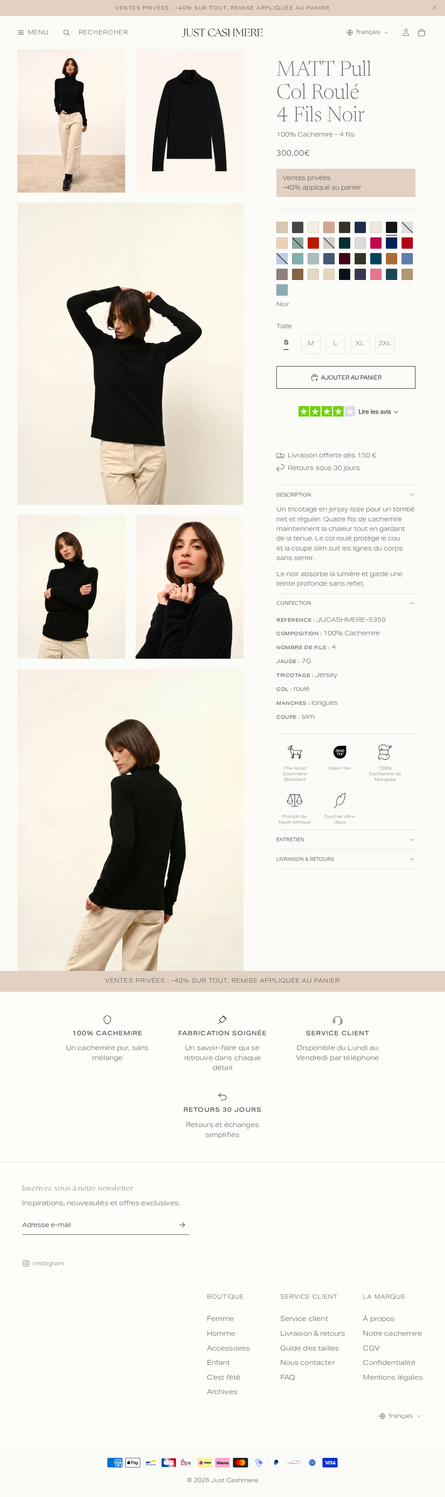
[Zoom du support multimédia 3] (130, 353)
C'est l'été (224, 1377)
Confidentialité (389, 1362)
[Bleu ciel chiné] (407, 258)
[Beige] (282, 227)
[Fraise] (376, 274)
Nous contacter (307, 1362)
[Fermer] (434, 8)
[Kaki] (344, 227)
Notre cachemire (392, 1333)
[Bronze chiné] (407, 274)
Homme (221, 1333)
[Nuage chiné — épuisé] (407, 227)
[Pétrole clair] (282, 290)
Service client (304, 1318)
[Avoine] (329, 274)
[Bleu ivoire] (313, 227)
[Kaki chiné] (360, 258)
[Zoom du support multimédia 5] (189, 587)
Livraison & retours (305, 859)
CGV (371, 1348)
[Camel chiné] (329, 227)
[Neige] (376, 227)
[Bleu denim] (329, 258)
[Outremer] (391, 243)
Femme (220, 1318)
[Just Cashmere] (222, 33)
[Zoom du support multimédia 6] (130, 819)
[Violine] (313, 274)
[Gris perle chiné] (360, 243)
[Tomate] (313, 243)
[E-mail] (182, 1225)
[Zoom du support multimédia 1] (71, 121)
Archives (222, 1391)
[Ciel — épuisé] (282, 258)
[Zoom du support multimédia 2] (189, 121)
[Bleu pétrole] (391, 274)
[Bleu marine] (360, 227)
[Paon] (376, 258)
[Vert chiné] (297, 258)
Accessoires (228, 1348)
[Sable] (282, 243)
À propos (379, 1318)
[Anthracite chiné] (297, 227)
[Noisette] (297, 274)
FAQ (287, 1377)
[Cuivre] (391, 258)
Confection (293, 603)
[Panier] (421, 32)
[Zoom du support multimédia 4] (71, 587)
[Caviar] (344, 274)
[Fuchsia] (376, 243)
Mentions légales (392, 1377)
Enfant (218, 1362)
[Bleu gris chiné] (313, 258)
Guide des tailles (309, 1348)
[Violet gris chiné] (360, 274)
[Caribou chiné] (282, 274)
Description (293, 494)
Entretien (290, 839)
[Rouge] (407, 243)
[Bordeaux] (344, 258)
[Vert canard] (344, 243)
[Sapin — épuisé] (297, 243)
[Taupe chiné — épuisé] (329, 243)
